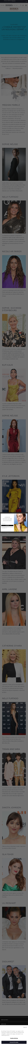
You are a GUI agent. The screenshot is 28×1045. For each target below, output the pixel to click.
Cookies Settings (14, 1038)
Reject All (25, 1027)
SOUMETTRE (7, 525)
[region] (14, 1035)
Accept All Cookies (14, 1042)
